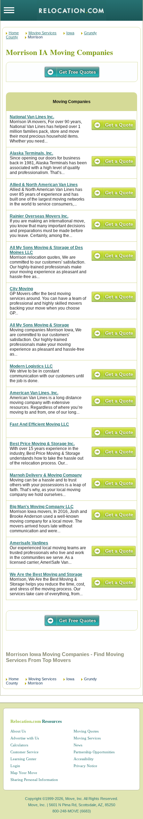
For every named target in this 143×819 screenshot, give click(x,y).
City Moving (21, 288)
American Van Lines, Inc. (34, 392)
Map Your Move (23, 773)
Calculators (19, 745)
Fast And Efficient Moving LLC (39, 424)
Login (15, 766)
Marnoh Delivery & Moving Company (46, 475)
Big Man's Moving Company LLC (42, 506)
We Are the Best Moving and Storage (46, 574)
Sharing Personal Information (34, 779)
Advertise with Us (24, 738)
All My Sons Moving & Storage (39, 325)
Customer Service (24, 752)
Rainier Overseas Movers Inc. (39, 216)
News (78, 745)
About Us (18, 731)
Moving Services (42, 33)
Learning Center (23, 759)
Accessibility (84, 759)
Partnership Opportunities (94, 752)
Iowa (70, 33)
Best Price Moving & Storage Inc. (42, 443)
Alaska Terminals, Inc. (31, 153)
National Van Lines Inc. (32, 116)
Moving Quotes (86, 731)
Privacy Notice (85, 766)
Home (14, 33)
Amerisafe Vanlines (29, 543)
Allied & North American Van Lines (44, 184)
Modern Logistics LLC (31, 366)
